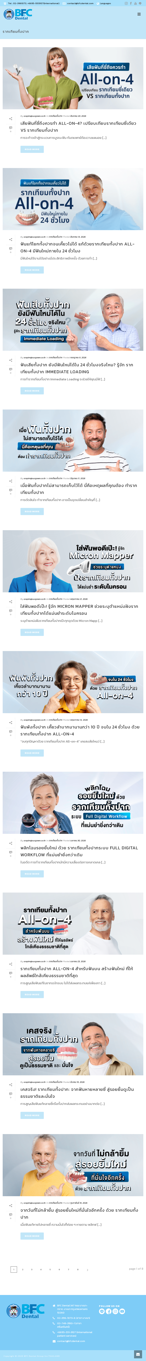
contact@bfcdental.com (80, 3)
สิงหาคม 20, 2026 (78, 116)
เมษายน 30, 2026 (78, 840)
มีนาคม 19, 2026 (77, 1082)
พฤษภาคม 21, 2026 (79, 599)
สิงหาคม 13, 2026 (78, 236)
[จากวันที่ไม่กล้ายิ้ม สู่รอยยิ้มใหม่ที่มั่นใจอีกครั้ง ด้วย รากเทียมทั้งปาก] (73, 1165)
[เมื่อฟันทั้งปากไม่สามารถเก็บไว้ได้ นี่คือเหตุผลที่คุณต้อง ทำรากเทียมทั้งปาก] (73, 441)
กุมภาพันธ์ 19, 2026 (78, 1203)
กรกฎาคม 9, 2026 (78, 357)
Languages (105, 3)
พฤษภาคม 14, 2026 (79, 720)
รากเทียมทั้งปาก (55, 116)
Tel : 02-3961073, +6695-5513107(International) (33, 3)
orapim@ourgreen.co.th (35, 116)
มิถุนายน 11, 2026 (77, 478)
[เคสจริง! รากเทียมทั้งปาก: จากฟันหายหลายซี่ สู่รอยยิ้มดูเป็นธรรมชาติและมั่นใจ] (73, 1044)
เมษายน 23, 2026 (78, 961)
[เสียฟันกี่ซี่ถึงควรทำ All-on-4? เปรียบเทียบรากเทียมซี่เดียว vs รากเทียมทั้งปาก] (73, 78)
